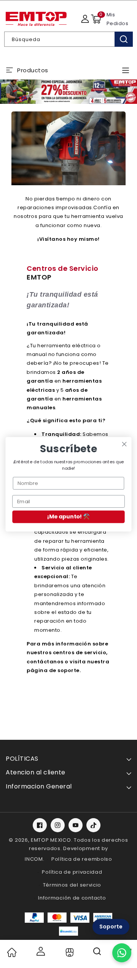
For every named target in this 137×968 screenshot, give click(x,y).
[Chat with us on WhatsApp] (121, 952)
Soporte (111, 926)
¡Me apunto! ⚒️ (68, 517)
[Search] (98, 954)
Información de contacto (72, 897)
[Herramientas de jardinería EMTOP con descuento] (68, 91)
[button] (96, 19)
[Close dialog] (124, 444)
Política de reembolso (81, 859)
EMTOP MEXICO (51, 840)
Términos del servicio (72, 885)
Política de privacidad (72, 872)
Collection (68, 952)
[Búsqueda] (124, 39)
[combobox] (68, 39)
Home (11, 952)
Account (40, 951)
